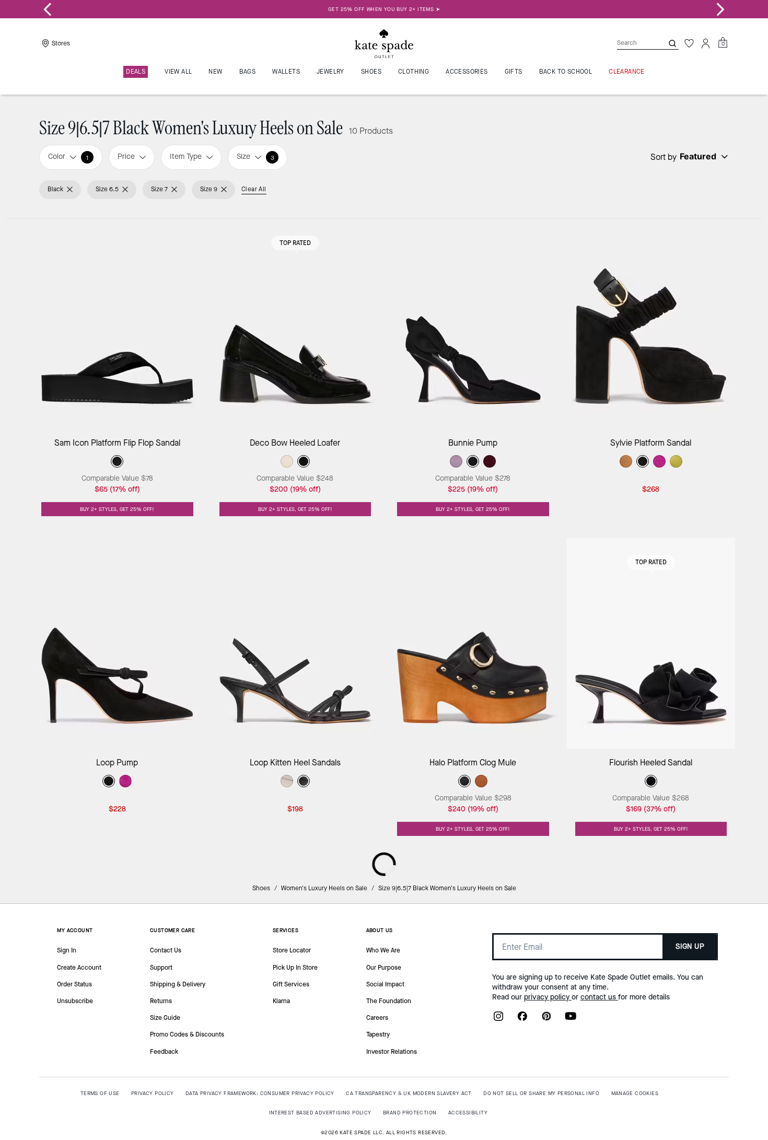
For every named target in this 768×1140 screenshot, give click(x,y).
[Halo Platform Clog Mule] (473, 643)
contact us (599, 997)
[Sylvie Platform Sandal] (651, 324)
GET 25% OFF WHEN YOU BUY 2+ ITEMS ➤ (384, 9)
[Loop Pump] (117, 643)
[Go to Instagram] (498, 1019)
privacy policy (548, 997)
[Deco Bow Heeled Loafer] (295, 324)
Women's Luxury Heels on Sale (324, 888)
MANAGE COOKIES (635, 1093)
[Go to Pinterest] (546, 1019)
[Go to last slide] (47, 9)
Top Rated (295, 243)
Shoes (261, 888)
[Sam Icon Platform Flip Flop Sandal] (117, 324)
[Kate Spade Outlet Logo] (384, 43)
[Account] (706, 43)
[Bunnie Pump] (473, 324)
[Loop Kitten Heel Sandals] (295, 643)
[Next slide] (720, 9)
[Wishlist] (689, 43)
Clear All (253, 189)
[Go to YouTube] (570, 1019)
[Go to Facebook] (522, 1019)
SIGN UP (690, 946)
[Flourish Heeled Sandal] (651, 643)
